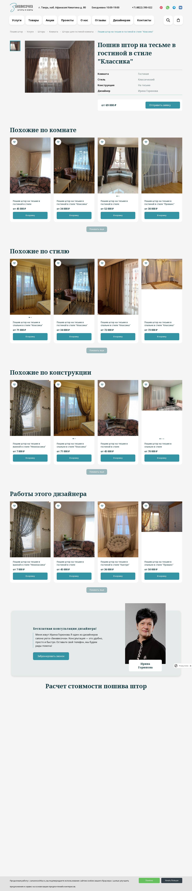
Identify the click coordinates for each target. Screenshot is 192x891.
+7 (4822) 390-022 (142, 7)
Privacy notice (183, 666)
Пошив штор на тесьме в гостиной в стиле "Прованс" (159, 202)
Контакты (144, 20)
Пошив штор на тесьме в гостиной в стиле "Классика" (72, 202)
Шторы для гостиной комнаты (78, 31)
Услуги (16, 20)
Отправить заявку (160, 105)
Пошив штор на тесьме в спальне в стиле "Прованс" (158, 563)
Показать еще (96, 229)
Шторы (41, 31)
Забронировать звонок (51, 656)
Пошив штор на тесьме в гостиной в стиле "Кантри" (115, 563)
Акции (50, 20)
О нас (84, 20)
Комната (53, 31)
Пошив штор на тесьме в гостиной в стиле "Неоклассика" (26, 203)
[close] (190, 665)
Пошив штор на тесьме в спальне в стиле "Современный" (157, 445)
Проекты (67, 20)
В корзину (30, 215)
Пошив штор (16, 31)
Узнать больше (171, 880)
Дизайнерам (121, 20)
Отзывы (100, 20)
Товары (33, 20)
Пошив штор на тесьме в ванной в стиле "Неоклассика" (29, 445)
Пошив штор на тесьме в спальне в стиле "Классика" (28, 324)
